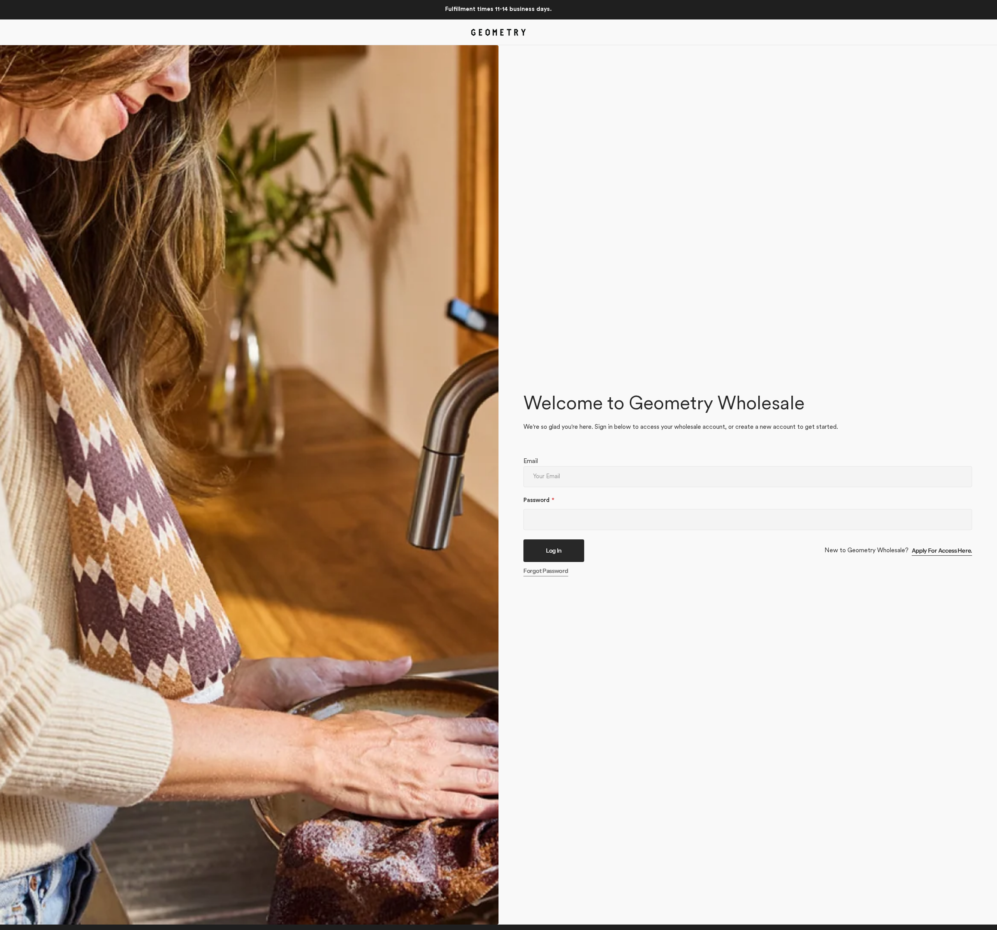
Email (530, 461)
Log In (554, 550)
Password (536, 501)
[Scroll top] (987, 920)
